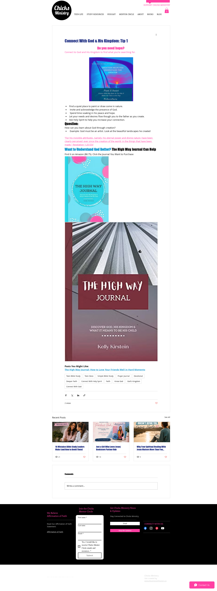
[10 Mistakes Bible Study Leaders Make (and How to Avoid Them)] (70, 432)
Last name (81, 525)
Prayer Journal (124, 376)
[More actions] (156, 34)
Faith (108, 381)
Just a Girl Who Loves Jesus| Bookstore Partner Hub (108, 448)
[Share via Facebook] (66, 395)
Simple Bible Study (105, 376)
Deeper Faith (71, 381)
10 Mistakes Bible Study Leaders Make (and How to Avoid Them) (69, 448)
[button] (167, 10)
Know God (119, 381)
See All (167, 417)
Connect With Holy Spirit (91, 381)
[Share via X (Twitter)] (72, 395)
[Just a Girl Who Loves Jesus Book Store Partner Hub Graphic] (111, 432)
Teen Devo (89, 376)
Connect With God (74, 386)
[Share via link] (84, 395)
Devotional (138, 376)
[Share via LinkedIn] (78, 395)
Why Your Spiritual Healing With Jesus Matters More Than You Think (151, 448)
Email (81, 533)
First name (82, 517)
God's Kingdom (133, 381)
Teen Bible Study (73, 376)
